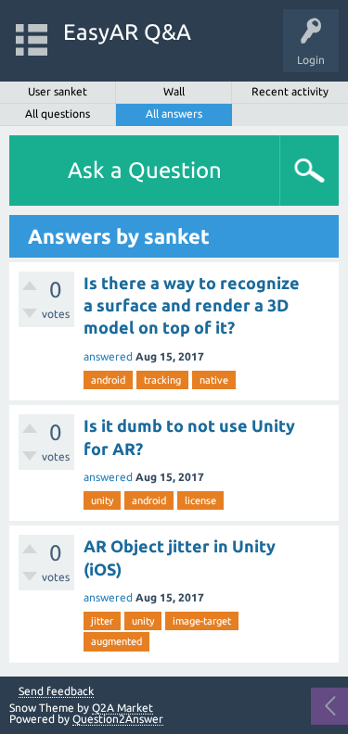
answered (108, 356)
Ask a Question (145, 170)
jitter (102, 620)
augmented (116, 641)
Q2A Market (122, 708)
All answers (174, 114)
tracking (162, 380)
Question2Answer (117, 719)
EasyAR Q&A (127, 31)
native (214, 380)
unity (102, 500)
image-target (202, 620)
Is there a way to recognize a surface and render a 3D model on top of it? (192, 305)
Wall (174, 91)
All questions (57, 114)
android (108, 380)
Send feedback (56, 691)
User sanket (57, 91)
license (200, 500)
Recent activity (290, 91)
